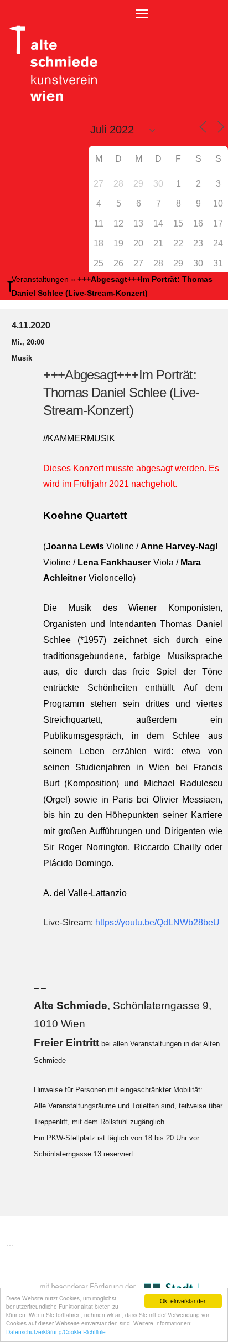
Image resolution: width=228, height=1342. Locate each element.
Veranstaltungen (40, 279)
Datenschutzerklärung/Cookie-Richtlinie (56, 1332)
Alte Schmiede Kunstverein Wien (50, 63)
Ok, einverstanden (183, 1301)
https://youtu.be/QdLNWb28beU (157, 922)
